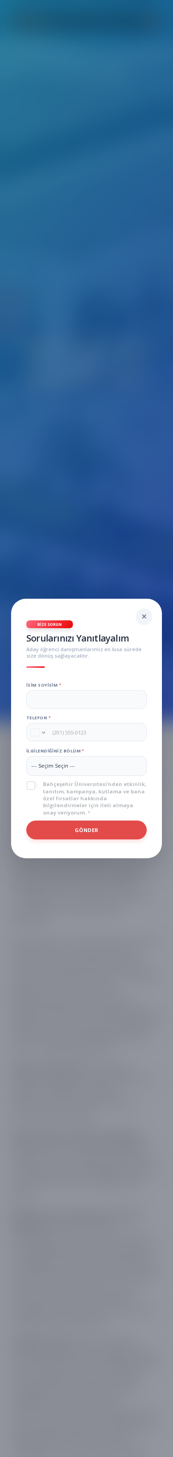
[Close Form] (144, 616)
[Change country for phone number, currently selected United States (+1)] (37, 732)
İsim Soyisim (43, 685)
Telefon (38, 718)
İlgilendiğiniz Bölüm (55, 751)
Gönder (87, 830)
